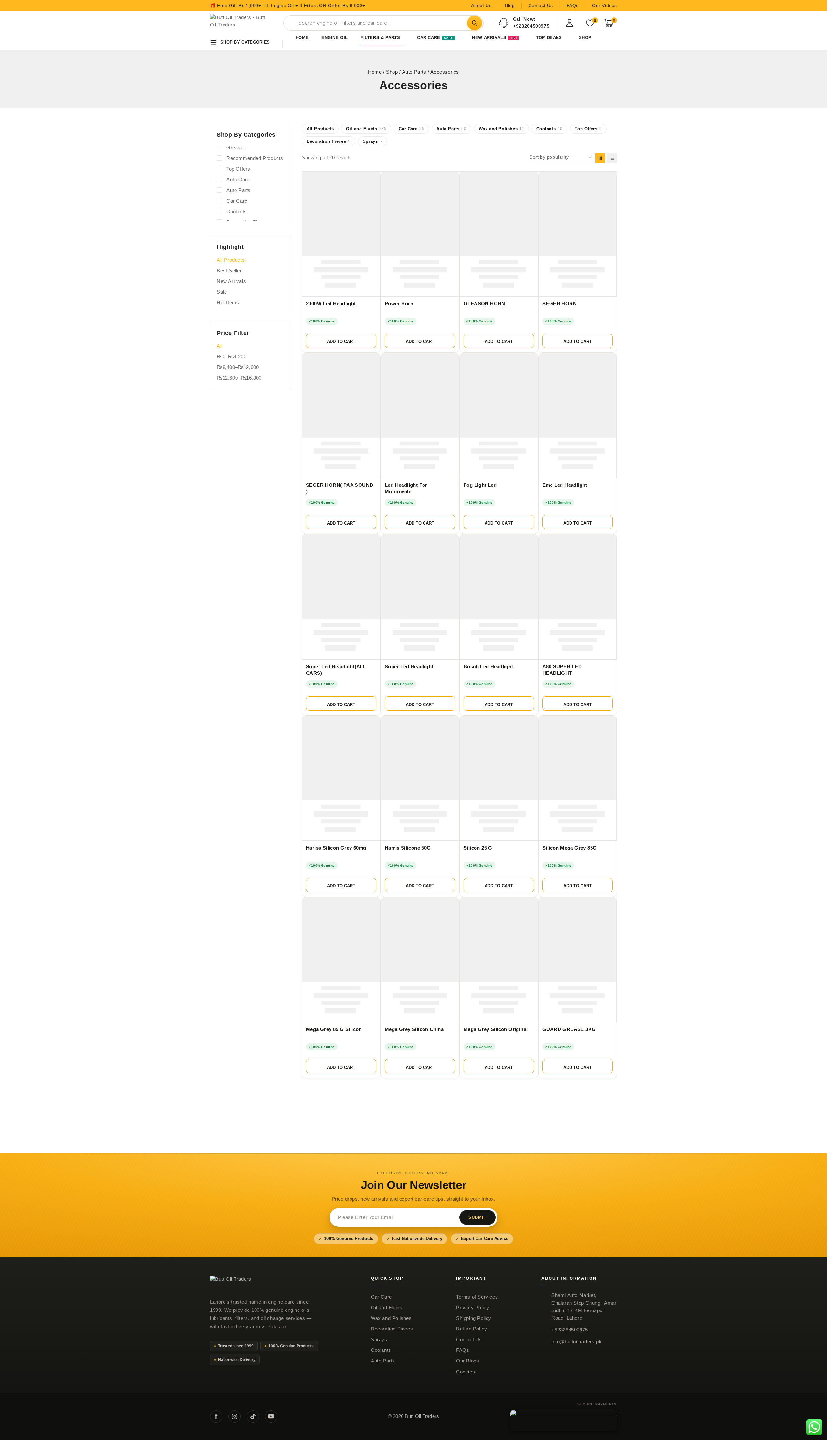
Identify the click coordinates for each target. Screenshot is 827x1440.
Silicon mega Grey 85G (569, 847)
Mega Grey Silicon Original (496, 1029)
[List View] (612, 158)
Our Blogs (467, 1360)
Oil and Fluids (366, 128)
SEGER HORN (559, 303)
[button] (341, 341)
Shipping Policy (473, 1318)
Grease (235, 147)
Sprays (372, 141)
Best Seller (229, 270)
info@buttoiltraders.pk (576, 1341)
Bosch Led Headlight (488, 666)
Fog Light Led (480, 485)
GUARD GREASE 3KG (569, 1029)
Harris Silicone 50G (408, 847)
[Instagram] (234, 1416)
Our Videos (604, 5)
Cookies (465, 1371)
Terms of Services (477, 1296)
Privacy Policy (472, 1307)
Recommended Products (254, 158)
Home (302, 37)
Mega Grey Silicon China (414, 1029)
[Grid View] (600, 158)
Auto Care (237, 179)
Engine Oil (334, 37)
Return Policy (471, 1328)
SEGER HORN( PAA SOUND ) (339, 488)
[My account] (569, 23)
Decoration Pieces (329, 141)
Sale (222, 292)
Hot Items (228, 302)
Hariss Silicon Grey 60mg (336, 847)
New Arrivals (231, 281)
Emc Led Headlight (564, 485)
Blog (510, 5)
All (220, 346)
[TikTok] (253, 1416)
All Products (320, 128)
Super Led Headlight (409, 666)
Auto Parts (451, 128)
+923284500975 (569, 1329)
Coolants (549, 128)
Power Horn (399, 303)
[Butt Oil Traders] (240, 23)
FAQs (573, 5)
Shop (585, 37)
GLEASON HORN (484, 303)
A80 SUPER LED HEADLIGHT (562, 670)
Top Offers (588, 128)
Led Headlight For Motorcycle (406, 488)
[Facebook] (216, 1416)
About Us (481, 5)
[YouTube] (271, 1416)
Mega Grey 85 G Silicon (334, 1029)
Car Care (411, 128)
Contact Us (541, 5)
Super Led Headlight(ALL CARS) (336, 670)
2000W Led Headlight (331, 303)
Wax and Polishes (501, 128)
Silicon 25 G (478, 847)
